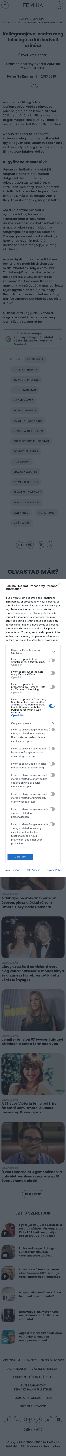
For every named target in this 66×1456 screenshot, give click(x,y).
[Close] (58, 586)
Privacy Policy (54, 869)
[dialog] (33, 728)
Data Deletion (12, 869)
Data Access (33, 869)
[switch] (52, 660)
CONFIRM (20, 857)
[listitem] (33, 651)
